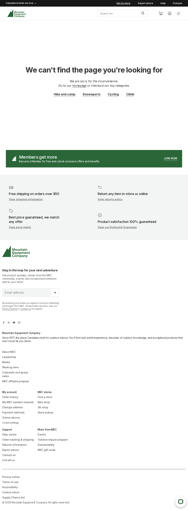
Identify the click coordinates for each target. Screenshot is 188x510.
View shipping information (26, 199)
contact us (25, 309)
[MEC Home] (16, 13)
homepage (79, 85)
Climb (130, 94)
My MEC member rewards (18, 402)
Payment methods (13, 412)
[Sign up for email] (55, 292)
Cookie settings (10, 422)
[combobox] (125, 13)
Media (6, 362)
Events (42, 434)
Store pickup (45, 412)
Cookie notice (10, 492)
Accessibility (10, 487)
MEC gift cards (46, 449)
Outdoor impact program (53, 439)
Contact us (9, 455)
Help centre (9, 434)
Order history (10, 397)
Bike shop (44, 402)
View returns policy (110, 199)
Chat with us (8, 460)
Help (163, 3)
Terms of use (10, 482)
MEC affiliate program (15, 381)
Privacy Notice (9, 309)
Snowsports (91, 94)
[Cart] (160, 13)
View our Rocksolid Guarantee (117, 227)
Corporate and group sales (15, 374)
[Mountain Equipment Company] (32, 251)
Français (177, 3)
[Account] (169, 13)
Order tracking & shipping (18, 439)
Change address (12, 407)
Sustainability (46, 444)
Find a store (45, 397)
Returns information (14, 444)
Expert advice (145, 3)
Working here (10, 367)
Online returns (11, 417)
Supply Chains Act (13, 497)
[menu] (178, 13)
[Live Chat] (180, 501)
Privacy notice (11, 476)
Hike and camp (64, 94)
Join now (170, 158)
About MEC (9, 351)
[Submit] (143, 13)
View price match (20, 227)
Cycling (113, 94)
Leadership (9, 357)
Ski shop (43, 407)
